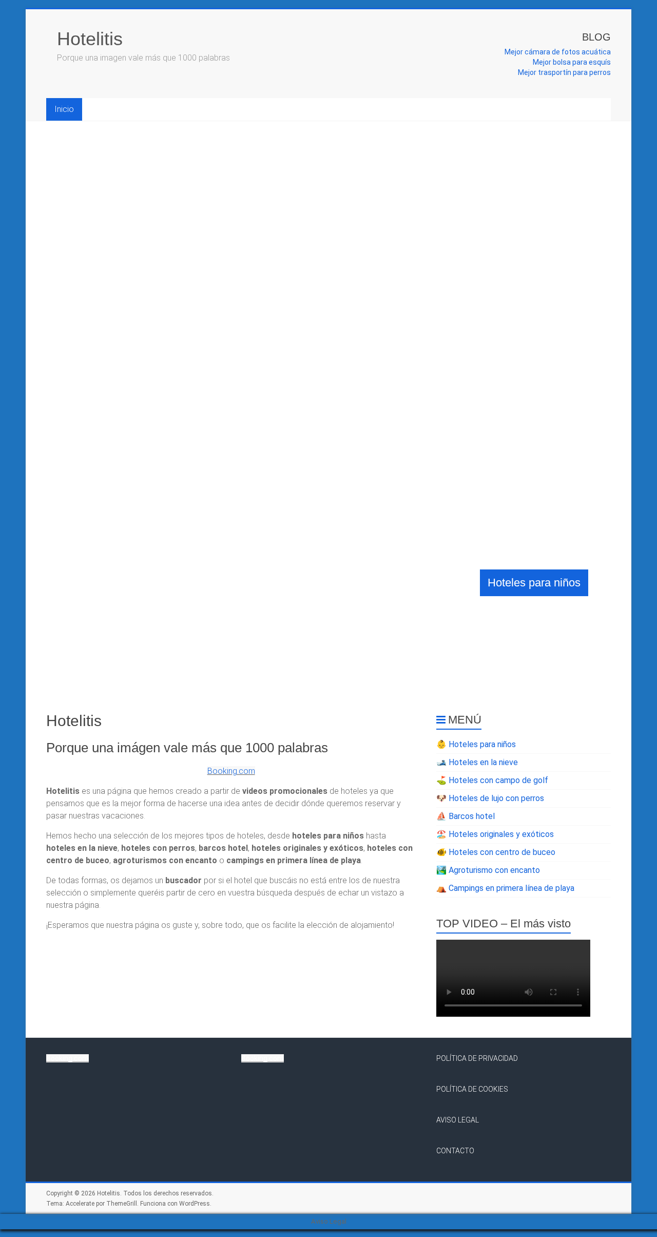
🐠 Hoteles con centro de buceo (495, 852)
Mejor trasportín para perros (564, 72)
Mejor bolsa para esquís (572, 62)
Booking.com (231, 771)
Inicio (64, 109)
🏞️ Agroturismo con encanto (488, 870)
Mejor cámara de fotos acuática (558, 52)
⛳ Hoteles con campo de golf (492, 780)
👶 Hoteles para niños (476, 744)
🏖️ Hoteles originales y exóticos (495, 834)
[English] (586, 10)
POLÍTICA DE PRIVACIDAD (477, 1058)
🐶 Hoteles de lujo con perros (490, 798)
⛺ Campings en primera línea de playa (505, 888)
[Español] (598, 10)
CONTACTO (455, 1151)
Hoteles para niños (534, 582)
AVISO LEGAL (457, 1120)
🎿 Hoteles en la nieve (477, 762)
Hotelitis (90, 38)
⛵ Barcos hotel (465, 816)
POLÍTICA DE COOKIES (472, 1089)
